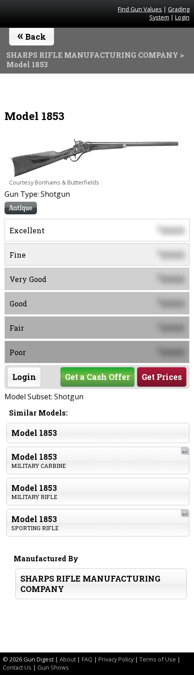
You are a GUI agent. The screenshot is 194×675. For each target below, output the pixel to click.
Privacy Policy (116, 659)
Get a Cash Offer (97, 377)
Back (32, 34)
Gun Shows (53, 667)
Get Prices (162, 377)
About (68, 659)
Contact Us (17, 667)
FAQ (87, 659)
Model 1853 (34, 433)
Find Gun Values (140, 9)
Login (182, 17)
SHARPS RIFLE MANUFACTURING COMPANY (90, 583)
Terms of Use (157, 659)
